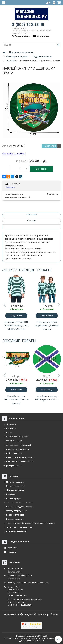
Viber (55, 614)
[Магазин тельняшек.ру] (31, 13)
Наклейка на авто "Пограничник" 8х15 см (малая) (16, 400)
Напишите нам (14, 578)
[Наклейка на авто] (16, 359)
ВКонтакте (13, 614)
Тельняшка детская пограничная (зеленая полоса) (46, 325)
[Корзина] (59, 2)
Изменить (10, 187)
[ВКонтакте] (4, 176)
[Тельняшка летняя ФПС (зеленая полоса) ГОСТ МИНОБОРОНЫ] (16, 288)
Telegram (28, 614)
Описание (31, 214)
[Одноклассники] (8, 176)
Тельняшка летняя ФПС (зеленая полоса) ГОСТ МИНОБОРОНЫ (16, 325)
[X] (16, 176)
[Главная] (4, 52)
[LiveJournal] (20, 176)
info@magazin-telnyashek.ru (20, 575)
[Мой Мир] (12, 176)
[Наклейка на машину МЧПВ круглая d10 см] (47, 359)
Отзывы (31, 220)
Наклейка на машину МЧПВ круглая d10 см (46, 398)
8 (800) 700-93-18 (28, 25)
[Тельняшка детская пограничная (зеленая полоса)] (47, 288)
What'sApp (42, 614)
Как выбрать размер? (13, 154)
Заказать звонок (14, 571)
